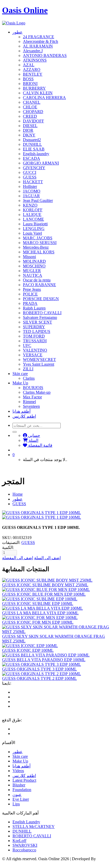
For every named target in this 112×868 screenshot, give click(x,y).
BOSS (28, 79)
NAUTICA (32, 275)
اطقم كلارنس (24, 416)
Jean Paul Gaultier (38, 200)
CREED (30, 116)
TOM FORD (34, 336)
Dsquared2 (32, 139)
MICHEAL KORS (38, 252)
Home (18, 494)
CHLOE (30, 107)
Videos (18, 770)
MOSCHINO (34, 266)
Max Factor (32, 397)
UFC (27, 345)
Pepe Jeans (32, 289)
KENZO (30, 205)
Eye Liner (21, 799)
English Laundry (26, 822)
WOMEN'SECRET (39, 359)
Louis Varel (32, 233)
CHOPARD (33, 111)
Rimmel (29, 401)
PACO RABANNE (39, 284)
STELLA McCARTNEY (34, 826)
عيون (17, 794)
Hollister (30, 186)
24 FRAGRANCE (38, 37)
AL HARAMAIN (38, 46)
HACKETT (33, 182)
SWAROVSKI (25, 845)
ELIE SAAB (34, 149)
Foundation (22, 789)
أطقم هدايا (21, 411)
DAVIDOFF (33, 121)
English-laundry (36, 154)
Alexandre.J (33, 51)
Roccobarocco (24, 850)
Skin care (20, 373)
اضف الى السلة (47, 558)
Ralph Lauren (34, 308)
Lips (16, 804)
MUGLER (32, 270)
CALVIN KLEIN (38, 93)
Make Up (20, 383)
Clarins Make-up (37, 392)
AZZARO (31, 69)
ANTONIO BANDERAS (45, 55)
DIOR (28, 130)
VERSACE (32, 355)
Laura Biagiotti (35, 224)
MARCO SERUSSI (40, 242)
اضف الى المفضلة (17, 558)
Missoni (29, 256)
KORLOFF (32, 210)
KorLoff (19, 840)
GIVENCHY (34, 168)
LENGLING (34, 228)
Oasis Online (25, 10)
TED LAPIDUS (36, 331)
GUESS (29, 177)
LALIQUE (32, 214)
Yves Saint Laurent (38, 364)
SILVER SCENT (37, 322)
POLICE (30, 294)
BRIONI (30, 83)
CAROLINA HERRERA (44, 97)
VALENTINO (35, 350)
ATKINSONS (35, 60)
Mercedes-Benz (36, 247)
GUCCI (29, 172)
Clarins (29, 378)
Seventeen (31, 406)
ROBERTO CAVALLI (42, 313)
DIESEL (30, 125)
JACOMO (31, 191)
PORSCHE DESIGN (41, 299)
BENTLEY (32, 74)
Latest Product (24, 780)
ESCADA (31, 158)
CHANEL (31, 102)
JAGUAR (31, 196)
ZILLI (28, 369)
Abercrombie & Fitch (40, 41)
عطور (18, 32)
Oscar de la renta (37, 280)
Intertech (9, 863)
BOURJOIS (33, 387)
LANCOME (33, 219)
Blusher (19, 785)
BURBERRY (34, 88)
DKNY (29, 135)
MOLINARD (34, 261)
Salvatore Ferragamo (40, 317)
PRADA (30, 303)
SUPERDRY (34, 327)
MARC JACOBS (37, 238)
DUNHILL (32, 144)
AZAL (28, 65)
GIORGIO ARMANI (41, 163)
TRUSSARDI (35, 341)
